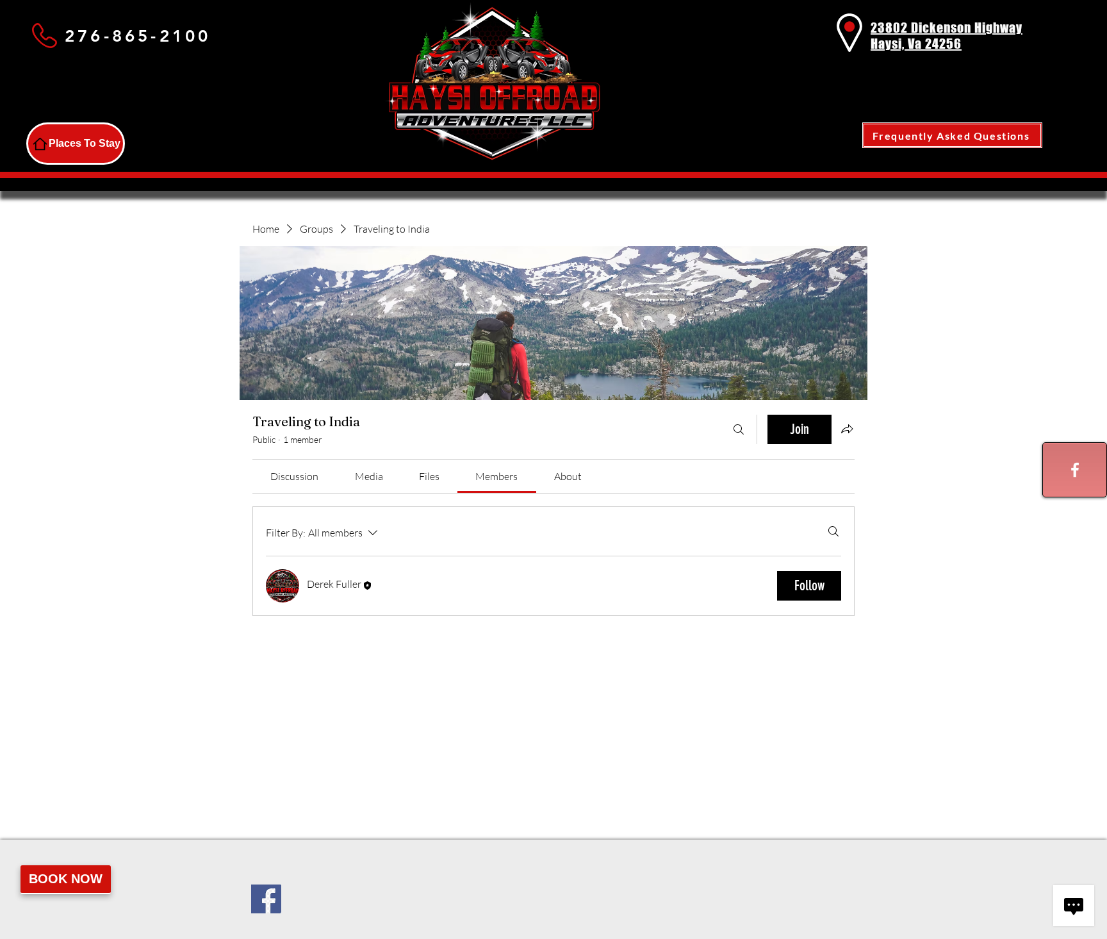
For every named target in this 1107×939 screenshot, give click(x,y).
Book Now (65, 879)
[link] (294, 476)
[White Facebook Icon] (1075, 469)
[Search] (738, 429)
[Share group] (847, 428)
